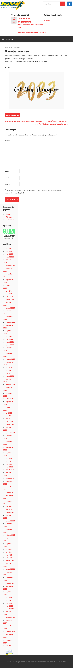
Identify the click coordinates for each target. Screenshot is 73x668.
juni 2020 (9, 507)
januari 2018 (10, 617)
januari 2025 (10, 308)
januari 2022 (10, 433)
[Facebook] (69, 4)
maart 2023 (10, 376)
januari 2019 (10, 569)
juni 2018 (9, 600)
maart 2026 (10, 257)
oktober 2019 (10, 535)
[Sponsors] (9, 231)
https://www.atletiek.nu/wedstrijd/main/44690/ (32, 32)
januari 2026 (10, 265)
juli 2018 (9, 597)
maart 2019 (10, 561)
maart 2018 (10, 609)
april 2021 (9, 467)
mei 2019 (9, 555)
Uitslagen (9, 217)
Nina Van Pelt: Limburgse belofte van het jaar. (51, 124)
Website (7, 184)
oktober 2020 (10, 492)
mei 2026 (9, 251)
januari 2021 (10, 478)
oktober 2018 (10, 583)
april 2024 (9, 339)
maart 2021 (10, 470)
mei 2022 (9, 419)
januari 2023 (10, 385)
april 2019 (9, 558)
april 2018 (9, 606)
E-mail (7, 178)
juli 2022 (9, 413)
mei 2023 (9, 373)
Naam (7, 171)
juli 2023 (9, 368)
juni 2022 (9, 416)
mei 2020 (9, 509)
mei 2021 (9, 464)
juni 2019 (9, 552)
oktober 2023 (10, 359)
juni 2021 (9, 461)
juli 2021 (9, 458)
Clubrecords (10, 220)
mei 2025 (9, 294)
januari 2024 (10, 345)
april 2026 (9, 254)
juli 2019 (9, 549)
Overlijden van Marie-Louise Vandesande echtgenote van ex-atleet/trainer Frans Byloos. (36, 121)
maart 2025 (10, 299)
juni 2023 (9, 370)
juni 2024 (9, 336)
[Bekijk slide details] (9, 236)
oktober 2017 (10, 632)
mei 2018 (9, 603)
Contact (8, 214)
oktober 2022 (10, 399)
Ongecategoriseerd (12, 115)
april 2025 (9, 297)
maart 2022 (10, 424)
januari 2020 (10, 521)
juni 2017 (9, 646)
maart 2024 (10, 342)
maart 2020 (10, 512)
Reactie (8, 140)
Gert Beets (17, 47)
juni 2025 (9, 291)
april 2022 (9, 421)
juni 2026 (9, 248)
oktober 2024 (10, 322)
